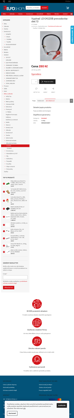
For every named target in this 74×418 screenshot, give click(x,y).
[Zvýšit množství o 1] (38, 80)
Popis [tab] (34, 101)
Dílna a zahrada (8, 94)
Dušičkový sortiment (12, 120)
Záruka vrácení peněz (45, 387)
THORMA (8, 39)
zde (24, 408)
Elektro (8, 99)
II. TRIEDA (8, 112)
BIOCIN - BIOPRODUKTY (12, 70)
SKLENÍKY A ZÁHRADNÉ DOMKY (14, 68)
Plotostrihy (9, 169)
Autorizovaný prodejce (45, 385)
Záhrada (8, 130)
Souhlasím (62, 405)
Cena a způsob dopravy (10, 385)
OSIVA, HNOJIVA (10, 83)
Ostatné (8, 146)
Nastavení (12, 413)
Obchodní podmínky (9, 387)
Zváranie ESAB (10, 104)
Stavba (6, 29)
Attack (8, 37)
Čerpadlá (9, 161)
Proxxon (6, 86)
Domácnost (7, 32)
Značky (6, 172)
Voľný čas (8, 96)
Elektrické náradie (11, 141)
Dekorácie (9, 107)
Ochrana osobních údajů (10, 390)
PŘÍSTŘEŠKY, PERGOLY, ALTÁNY (15, 76)
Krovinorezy (9, 151)
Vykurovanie (9, 138)
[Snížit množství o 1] (38, 83)
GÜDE (5, 89)
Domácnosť (9, 133)
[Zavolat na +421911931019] (6, 1)
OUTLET (8, 57)
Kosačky (8, 164)
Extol (5, 91)
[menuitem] (4, 13)
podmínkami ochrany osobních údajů (15, 282)
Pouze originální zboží (45, 390)
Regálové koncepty (11, 115)
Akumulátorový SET (12, 154)
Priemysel (9, 109)
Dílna (5, 24)
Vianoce (8, 125)
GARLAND (8, 60)
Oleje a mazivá (10, 167)
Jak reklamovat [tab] (50, 101)
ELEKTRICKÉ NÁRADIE (12, 63)
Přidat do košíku (48, 81)
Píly (7, 156)
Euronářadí (7, 47)
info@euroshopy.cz (11, 399)
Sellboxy (8, 117)
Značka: (39, 28)
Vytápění (8, 34)
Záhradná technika (11, 143)
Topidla (8, 42)
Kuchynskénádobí (11, 45)
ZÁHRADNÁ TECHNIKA (12, 65)
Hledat (44, 8)
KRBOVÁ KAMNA (10, 73)
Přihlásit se (9, 287)
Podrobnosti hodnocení (55, 26)
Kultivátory (9, 159)
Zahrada (6, 26)
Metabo (6, 52)
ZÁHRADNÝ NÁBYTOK (12, 78)
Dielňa (7, 122)
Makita (6, 50)
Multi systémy (10, 102)
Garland (6, 55)
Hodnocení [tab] (41, 101)
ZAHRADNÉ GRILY (10, 81)
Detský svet (9, 128)
